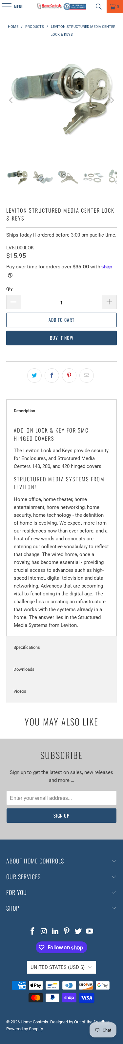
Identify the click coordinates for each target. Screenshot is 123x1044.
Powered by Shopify (24, 1028)
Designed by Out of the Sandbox (80, 1021)
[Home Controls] (61, 6)
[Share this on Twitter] (34, 375)
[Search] (98, 6)
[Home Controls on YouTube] (89, 932)
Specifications (26, 647)
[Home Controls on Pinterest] (67, 932)
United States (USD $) (58, 967)
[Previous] (11, 100)
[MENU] (3, 6)
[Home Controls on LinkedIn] (55, 932)
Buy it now (61, 337)
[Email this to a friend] (86, 375)
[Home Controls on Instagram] (44, 932)
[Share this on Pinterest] (69, 375)
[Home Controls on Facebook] (33, 932)
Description (24, 410)
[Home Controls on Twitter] (78, 932)
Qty (9, 288)
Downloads (23, 669)
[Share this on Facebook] (52, 375)
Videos (19, 691)
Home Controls (34, 1021)
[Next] (112, 100)
